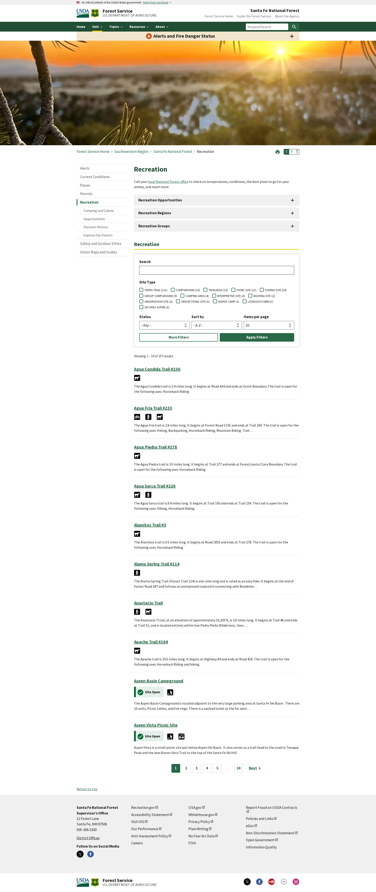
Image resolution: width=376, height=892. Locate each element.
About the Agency (287, 16)
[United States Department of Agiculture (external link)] (84, 13)
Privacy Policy (199, 821)
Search (145, 261)
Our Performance (144, 828)
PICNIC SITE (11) (246, 290)
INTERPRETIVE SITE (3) (231, 296)
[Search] (294, 26)
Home (81, 27)
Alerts (84, 168)
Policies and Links (259, 818)
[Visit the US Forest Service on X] (247, 881)
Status (145, 316)
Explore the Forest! (98, 235)
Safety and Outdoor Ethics (100, 243)
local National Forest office (168, 181)
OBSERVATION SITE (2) (158, 302)
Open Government (260, 840)
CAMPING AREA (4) (197, 296)
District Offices (88, 838)
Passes (85, 185)
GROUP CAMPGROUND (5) (160, 296)
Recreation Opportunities (160, 200)
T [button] (286, 152)
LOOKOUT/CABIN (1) (260, 302)
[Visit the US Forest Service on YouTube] (271, 881)
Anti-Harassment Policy (149, 836)
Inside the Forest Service (254, 16)
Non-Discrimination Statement (270, 833)
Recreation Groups (154, 226)
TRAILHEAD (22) (218, 290)
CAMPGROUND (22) (188, 290)
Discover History (96, 227)
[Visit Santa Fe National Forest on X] (80, 854)
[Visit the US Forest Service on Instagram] (295, 881)
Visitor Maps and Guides (98, 252)
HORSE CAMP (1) (228, 302)
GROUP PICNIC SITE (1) (195, 302)
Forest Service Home (219, 16)
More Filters (179, 337)
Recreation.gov (143, 807)
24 (238, 768)
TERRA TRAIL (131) (155, 290)
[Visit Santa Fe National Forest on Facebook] (90, 854)
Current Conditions (95, 176)
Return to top (87, 789)
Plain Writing (198, 828)
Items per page (256, 316)
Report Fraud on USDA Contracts (271, 807)
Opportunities (94, 219)
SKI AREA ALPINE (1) (156, 307)
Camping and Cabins (99, 210)
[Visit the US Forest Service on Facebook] (259, 881)
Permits (86, 193)
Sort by (197, 316)
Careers (137, 843)
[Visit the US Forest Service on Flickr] (283, 881)
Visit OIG (137, 821)
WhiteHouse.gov (201, 814)
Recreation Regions (154, 213)
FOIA (192, 843)
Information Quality (261, 847)
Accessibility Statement (150, 814)
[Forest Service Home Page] (95, 13)
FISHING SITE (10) (276, 290)
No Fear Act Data (201, 836)
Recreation (89, 202)
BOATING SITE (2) (264, 296)
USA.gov (194, 807)
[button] (277, 151)
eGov (250, 825)
